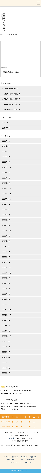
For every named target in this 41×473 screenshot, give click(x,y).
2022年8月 (6, 283)
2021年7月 (6, 325)
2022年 (9, 34)
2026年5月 (6, 146)
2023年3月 (6, 257)
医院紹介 (24, 457)
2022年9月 (6, 278)
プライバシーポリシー (14, 462)
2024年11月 (6, 194)
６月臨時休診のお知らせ (11, 99)
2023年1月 (6, 262)
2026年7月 (6, 141)
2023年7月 (6, 236)
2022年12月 (6, 267)
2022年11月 (6, 273)
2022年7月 (6, 289)
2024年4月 (6, 220)
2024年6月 (6, 209)
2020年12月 (6, 336)
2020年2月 (6, 368)
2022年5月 (6, 299)
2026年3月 (6, 157)
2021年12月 (6, 310)
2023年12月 (6, 231)
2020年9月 (6, 341)
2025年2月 (6, 183)
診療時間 (15, 457)
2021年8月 (6, 320)
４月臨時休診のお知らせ (11, 109)
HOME (2, 34)
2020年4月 (6, 357)
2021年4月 (6, 331)
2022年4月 (6, 304)
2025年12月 (6, 167)
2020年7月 (6, 347)
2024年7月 (6, 204)
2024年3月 (6, 225)
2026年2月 (6, 162)
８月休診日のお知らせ (10, 88)
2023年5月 (6, 246)
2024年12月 (6, 188)
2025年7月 (6, 172)
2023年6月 (6, 241)
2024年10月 (6, 199)
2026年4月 (6, 151)
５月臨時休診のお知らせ (11, 104)
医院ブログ (6, 128)
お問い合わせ (30, 462)
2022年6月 (6, 294)
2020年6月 (6, 352)
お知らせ (5, 122)
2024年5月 (6, 215)
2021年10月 (6, 315)
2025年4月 (6, 178)
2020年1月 (6, 373)
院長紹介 (33, 457)
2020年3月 (6, 362)
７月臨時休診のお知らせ (11, 94)
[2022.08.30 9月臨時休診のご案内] (21, 52)
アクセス (21, 459)
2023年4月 (6, 252)
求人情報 (30, 459)
